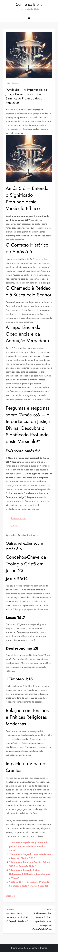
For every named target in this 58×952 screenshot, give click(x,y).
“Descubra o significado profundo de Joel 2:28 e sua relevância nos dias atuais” (28, 846)
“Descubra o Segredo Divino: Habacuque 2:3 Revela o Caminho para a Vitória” (30, 874)
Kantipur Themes (39, 947)
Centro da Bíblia (29, 4)
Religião (10, 896)
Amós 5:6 (16, 525)
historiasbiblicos (18, 518)
